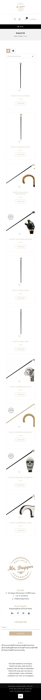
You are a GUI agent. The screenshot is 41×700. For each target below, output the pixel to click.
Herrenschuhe (7, 645)
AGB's (36, 648)
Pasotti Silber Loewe (20, 290)
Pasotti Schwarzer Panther (20, 239)
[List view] (13, 51)
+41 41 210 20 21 (21, 596)
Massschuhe (30, 645)
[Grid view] (8, 51)
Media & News (18, 648)
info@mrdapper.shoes (21, 599)
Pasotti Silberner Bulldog (20, 387)
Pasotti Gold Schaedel (20, 96)
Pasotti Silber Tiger (20, 341)
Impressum (28, 648)
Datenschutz (7, 650)
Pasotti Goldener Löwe (20, 147)
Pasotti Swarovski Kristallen (20, 432)
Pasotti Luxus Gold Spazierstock (20, 193)
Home (16, 36)
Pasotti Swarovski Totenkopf (21, 477)
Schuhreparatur (19, 645)
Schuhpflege (7, 648)
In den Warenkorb (19, 90)
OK (20, 696)
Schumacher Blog (19, 650)
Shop (20, 36)
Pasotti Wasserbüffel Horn (20, 523)
